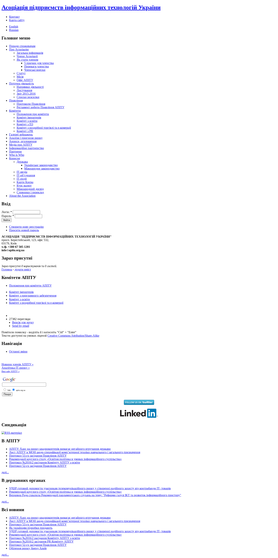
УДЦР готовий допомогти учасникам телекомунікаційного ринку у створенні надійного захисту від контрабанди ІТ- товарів (90, 488)
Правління (16, 100)
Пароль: (8, 216)
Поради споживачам (22, 46)
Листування (24, 90)
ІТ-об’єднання (26, 175)
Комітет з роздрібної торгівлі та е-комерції (44, 127)
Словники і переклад (30, 192)
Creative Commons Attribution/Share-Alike (73, 335)
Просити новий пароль (24, 230)
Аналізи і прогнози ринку (26, 138)
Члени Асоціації (27, 56)
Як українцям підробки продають (30, 527)
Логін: (7, 212)
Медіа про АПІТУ (20, 144)
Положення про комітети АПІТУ (30, 285)
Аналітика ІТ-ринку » (16, 367)
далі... (5, 472)
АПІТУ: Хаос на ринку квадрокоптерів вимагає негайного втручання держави (60, 448)
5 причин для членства (39, 63)
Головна (7, 269)
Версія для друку (23, 322)
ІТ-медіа (22, 172)
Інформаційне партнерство (26, 148)
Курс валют (24, 185)
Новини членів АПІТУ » (17, 364)
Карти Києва (25, 182)
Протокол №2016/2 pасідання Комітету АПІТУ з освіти (44, 462)
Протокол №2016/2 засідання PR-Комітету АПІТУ (41, 541)
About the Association (22, 195)
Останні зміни (18, 351)
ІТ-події (22, 178)
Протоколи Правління (31, 103)
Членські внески (34, 69)
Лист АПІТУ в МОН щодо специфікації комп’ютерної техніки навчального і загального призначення (74, 452)
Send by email (20, 325)
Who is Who (16, 155)
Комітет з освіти (27, 120)
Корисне (14, 158)
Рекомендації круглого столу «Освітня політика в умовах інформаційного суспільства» (65, 459)
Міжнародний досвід (30, 189)
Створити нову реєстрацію (26, 226)
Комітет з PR (25, 131)
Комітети (15, 110)
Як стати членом (27, 59)
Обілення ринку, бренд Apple (28, 548)
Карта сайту (17, 20)
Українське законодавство (41, 165)
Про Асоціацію (19, 49)
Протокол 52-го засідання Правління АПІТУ (38, 465)
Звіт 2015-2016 (26, 93)
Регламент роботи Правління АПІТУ (40, 107)
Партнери (15, 151)
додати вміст (23, 269)
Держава (22, 161)
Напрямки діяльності (30, 86)
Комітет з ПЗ (25, 124)
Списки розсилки (28, 97)
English (13, 26)
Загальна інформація (30, 52)
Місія (20, 76)
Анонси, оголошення (22, 141)
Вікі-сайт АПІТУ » (10, 371)
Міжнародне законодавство (42, 168)
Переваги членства (36, 66)
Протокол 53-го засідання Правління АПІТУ (38, 455)
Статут (21, 73)
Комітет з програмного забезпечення (32, 295)
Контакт (14, 16)
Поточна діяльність (21, 83)
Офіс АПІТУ (25, 80)
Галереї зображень (21, 134)
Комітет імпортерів (29, 117)
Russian (14, 30)
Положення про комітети (33, 114)
